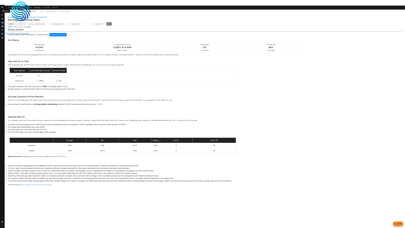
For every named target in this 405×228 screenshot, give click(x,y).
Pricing (11, 33)
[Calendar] (2, 37)
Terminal (5, 33)
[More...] (2, 225)
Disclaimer (28, 184)
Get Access (24, 33)
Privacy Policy (47, 184)
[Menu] (3, 30)
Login (17, 33)
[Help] (2, 222)
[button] (6, 11)
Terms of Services (37, 184)
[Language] (3, 26)
